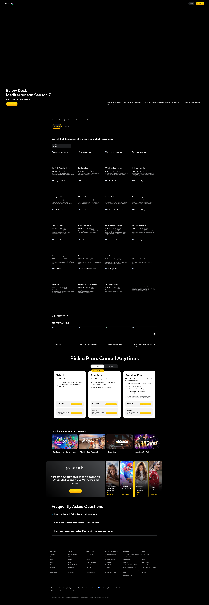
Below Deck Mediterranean (75, 120)
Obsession (125, 562)
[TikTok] (147, 586)
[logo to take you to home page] (9, 4)
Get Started (200, 3)
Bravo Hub (89, 564)
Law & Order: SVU (127, 575)
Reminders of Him (127, 557)
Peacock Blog (53, 572)
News (51, 559)
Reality (8, 99)
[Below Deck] (65, 335)
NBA (69, 557)
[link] (64, 306)
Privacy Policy (67, 588)
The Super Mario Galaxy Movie (131, 554)
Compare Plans (145, 554)
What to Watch (90, 554)
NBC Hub (88, 567)
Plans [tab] (97, 366)
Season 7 (89, 120)
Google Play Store (145, 564)
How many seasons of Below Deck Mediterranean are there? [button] (83, 531)
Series (61, 120)
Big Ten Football (72, 564)
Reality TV (89, 559)
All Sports (71, 572)
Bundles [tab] (111, 366)
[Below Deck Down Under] (91, 335)
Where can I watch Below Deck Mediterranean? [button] (77, 522)
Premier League (72, 554)
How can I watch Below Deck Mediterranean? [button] (76, 514)
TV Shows (53, 554)
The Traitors (107, 562)
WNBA (70, 559)
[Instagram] (155, 586)
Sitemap (52, 570)
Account (143, 559)
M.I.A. (105, 557)
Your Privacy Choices (106, 587)
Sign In (191, 3)
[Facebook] (143, 586)
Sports (52, 564)
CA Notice (85, 588)
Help (116, 588)
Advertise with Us (56, 591)
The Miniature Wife (109, 559)
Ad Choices (93, 588)
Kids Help (122, 588)
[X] (143, 591)
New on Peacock (90, 557)
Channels (52, 567)
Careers (129, 588)
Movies (52, 557)
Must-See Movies (91, 562)
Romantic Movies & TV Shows (94, 570)
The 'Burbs (107, 567)
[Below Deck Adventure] (118, 335)
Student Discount (145, 570)
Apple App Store (145, 562)
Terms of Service (56, 588)
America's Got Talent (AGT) (130, 564)
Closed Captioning (145, 557)
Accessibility (76, 588)
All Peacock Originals (110, 572)
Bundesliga (71, 567)
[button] (65, 441)
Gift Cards (143, 572)
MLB (69, 570)
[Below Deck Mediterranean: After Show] (145, 335)
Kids (51, 562)
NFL (69, 562)
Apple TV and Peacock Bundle (148, 567)
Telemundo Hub (90, 572)
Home (53, 120)
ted (105, 570)
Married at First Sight (110, 554)
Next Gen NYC (126, 559)
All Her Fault (107, 564)
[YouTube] (151, 586)
